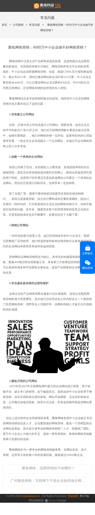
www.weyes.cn (31, 496)
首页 (4, 24)
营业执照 (73, 496)
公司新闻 (18, 24)
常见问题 (34, 24)
